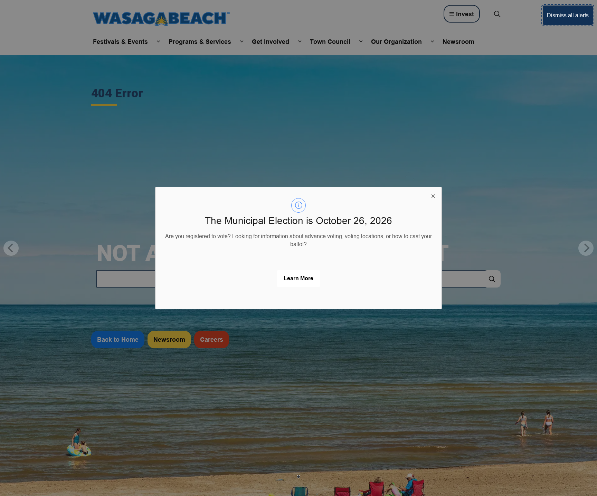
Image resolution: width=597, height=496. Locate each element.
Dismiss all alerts (568, 15)
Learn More (298, 278)
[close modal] (433, 195)
